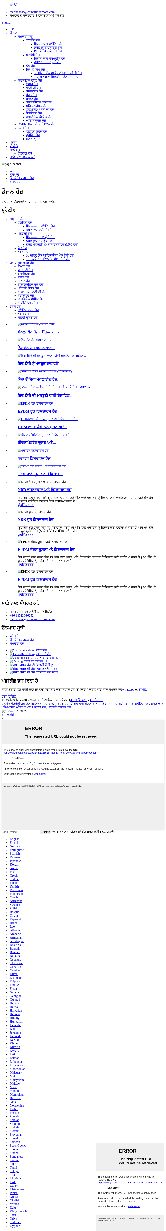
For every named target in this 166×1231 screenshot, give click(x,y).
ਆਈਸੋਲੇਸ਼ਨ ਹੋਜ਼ (36, 120)
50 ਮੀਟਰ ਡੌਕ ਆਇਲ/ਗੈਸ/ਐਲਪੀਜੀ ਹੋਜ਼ (58, 73)
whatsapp (128, 689)
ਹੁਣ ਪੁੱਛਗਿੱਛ (9, 696)
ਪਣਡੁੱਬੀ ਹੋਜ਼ (33, 55)
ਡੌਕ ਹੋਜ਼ (30, 66)
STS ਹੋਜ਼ (23, 251)
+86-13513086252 (22, 615)
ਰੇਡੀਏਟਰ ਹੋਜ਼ (34, 113)
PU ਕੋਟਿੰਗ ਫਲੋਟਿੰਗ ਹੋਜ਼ (48, 51)
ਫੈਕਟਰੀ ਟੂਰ (25, 153)
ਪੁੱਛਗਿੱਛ (23, 505)
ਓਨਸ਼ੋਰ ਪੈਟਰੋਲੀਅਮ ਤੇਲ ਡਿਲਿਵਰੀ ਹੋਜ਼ (24, 703)
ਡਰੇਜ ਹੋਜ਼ (23, 128)
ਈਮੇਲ (142, 689)
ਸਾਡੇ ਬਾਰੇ (15, 149)
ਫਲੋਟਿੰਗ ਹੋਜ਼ (33, 40)
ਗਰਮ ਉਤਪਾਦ (78, 700)
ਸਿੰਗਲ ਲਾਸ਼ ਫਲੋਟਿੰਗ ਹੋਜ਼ (48, 44)
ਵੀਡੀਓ (14, 146)
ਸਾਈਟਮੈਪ (96, 700)
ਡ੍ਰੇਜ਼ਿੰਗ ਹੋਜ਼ (33, 135)
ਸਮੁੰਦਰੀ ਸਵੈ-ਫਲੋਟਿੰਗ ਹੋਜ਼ (134, 703)
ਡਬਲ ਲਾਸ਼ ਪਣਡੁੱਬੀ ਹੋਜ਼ (47, 62)
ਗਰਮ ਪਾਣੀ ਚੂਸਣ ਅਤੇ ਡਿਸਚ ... (40, 474)
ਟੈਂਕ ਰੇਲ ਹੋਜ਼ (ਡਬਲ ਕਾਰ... (36, 348)
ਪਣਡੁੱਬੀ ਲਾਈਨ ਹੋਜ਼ (59, 707)
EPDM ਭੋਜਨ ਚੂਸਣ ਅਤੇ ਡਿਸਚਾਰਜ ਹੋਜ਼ (46, 549)
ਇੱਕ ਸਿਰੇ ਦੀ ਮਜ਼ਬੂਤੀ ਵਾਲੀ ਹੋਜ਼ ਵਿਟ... (45, 395)
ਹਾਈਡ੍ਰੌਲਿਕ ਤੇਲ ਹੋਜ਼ (38, 102)
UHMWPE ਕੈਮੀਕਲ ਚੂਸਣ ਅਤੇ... (42, 427)
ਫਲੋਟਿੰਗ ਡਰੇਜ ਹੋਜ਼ (36, 131)
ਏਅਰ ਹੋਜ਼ (32, 84)
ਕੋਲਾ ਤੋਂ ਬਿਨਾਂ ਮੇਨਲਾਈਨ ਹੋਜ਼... (39, 379)
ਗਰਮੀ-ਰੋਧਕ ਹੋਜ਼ (59, 703)
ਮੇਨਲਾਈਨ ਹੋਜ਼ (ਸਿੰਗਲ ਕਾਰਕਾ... (41, 332)
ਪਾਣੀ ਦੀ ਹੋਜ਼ (33, 87)
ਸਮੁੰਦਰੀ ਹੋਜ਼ (25, 36)
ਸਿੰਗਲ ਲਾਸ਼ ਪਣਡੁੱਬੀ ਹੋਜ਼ (40, 237)
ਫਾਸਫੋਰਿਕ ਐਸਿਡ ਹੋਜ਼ (39, 117)
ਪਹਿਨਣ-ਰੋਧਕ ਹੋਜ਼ (36, 106)
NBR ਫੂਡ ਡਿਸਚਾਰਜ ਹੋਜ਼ (36, 519)
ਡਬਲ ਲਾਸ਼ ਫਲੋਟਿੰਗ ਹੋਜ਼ (48, 47)
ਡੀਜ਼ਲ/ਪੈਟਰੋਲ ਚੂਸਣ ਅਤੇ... (37, 442)
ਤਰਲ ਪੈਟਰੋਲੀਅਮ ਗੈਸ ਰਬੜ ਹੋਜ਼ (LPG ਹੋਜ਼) (52, 244)
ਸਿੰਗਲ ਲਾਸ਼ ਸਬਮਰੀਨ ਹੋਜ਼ (49, 58)
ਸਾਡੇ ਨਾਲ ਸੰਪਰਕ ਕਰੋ (22, 157)
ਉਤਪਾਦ (14, 33)
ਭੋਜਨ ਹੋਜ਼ (31, 95)
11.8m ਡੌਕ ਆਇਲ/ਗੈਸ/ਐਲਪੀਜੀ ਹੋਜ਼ (56, 76)
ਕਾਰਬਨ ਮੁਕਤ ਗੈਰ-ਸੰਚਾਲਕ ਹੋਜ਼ (36, 124)
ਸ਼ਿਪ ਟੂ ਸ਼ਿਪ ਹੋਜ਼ (35, 69)
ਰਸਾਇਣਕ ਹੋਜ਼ (34, 91)
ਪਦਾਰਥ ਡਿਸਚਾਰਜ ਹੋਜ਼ (34, 458)
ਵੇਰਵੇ (31, 505)
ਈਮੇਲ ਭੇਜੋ (8, 714)
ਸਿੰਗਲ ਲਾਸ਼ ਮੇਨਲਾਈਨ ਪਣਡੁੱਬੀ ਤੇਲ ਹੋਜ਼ (93, 703)
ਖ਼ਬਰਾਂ (13, 142)
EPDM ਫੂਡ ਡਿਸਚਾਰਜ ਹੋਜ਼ (37, 411)
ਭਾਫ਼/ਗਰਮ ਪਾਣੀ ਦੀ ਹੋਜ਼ (40, 109)
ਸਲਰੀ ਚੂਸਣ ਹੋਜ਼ (36, 139)
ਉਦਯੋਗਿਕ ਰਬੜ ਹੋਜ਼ (30, 80)
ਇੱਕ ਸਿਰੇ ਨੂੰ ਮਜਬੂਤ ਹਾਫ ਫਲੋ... (40, 363)
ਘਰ (12, 29)
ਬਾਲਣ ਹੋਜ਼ (32, 98)
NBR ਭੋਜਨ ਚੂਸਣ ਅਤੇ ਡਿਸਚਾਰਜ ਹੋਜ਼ (44, 490)
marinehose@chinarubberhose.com (32, 12)
